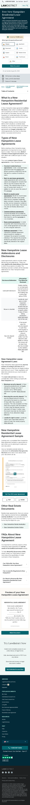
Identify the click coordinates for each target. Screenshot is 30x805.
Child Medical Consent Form (8, 696)
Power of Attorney (6, 710)
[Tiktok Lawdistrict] (6, 772)
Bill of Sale (4, 694)
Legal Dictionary (6, 722)
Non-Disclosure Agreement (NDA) (10, 707)
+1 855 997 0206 (10, 1)
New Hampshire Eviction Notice (13, 527)
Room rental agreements (12, 222)
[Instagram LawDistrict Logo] (12, 772)
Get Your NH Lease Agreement (15, 494)
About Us (4, 778)
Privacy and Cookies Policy (8, 780)
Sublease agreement (10, 230)
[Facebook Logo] (3, 772)
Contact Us (4, 731)
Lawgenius (4, 684)
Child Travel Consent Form (8, 699)
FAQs (3, 728)
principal (9, 191)
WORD (22, 500)
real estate (20, 217)
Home (2, 86)
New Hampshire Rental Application (14, 524)
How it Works (5, 734)
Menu (24, 5)
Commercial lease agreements (14, 211)
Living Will (4, 704)
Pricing (3, 736)
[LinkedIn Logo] (9, 772)
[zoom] (15, 474)
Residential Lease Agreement (9, 712)
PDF (9, 500)
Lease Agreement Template (10, 87)
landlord (18, 169)
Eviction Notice (5, 702)
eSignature (4, 687)
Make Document (15, 66)
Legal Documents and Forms (9, 681)
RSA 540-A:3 (8, 423)
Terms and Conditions (13, 778)
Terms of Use (22, 778)
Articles (4, 719)
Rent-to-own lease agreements (14, 178)
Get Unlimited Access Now (15, 669)
